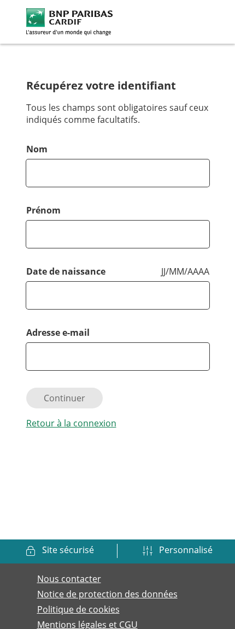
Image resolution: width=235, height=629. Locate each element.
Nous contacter (69, 579)
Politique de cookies (78, 609)
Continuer (64, 398)
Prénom (43, 210)
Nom (37, 149)
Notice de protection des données (107, 594)
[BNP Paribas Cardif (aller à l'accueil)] (69, 21)
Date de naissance (65, 271)
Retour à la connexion (71, 423)
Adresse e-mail (58, 333)
